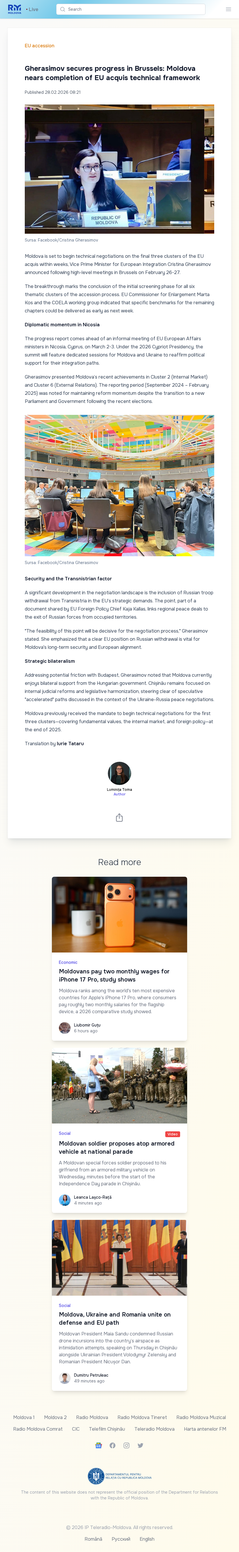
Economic (68, 962)
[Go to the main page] (14, 9)
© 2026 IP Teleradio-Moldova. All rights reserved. (119, 1527)
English (147, 1539)
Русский (121, 1539)
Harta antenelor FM (205, 1429)
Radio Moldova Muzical (201, 1417)
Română (93, 1539)
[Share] (119, 817)
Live (32, 9)
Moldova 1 (24, 1417)
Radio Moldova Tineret (142, 1417)
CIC (76, 1429)
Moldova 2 (55, 1417)
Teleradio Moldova (154, 1429)
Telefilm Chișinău (107, 1429)
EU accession (40, 46)
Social (65, 1133)
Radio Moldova (92, 1417)
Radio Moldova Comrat (38, 1429)
